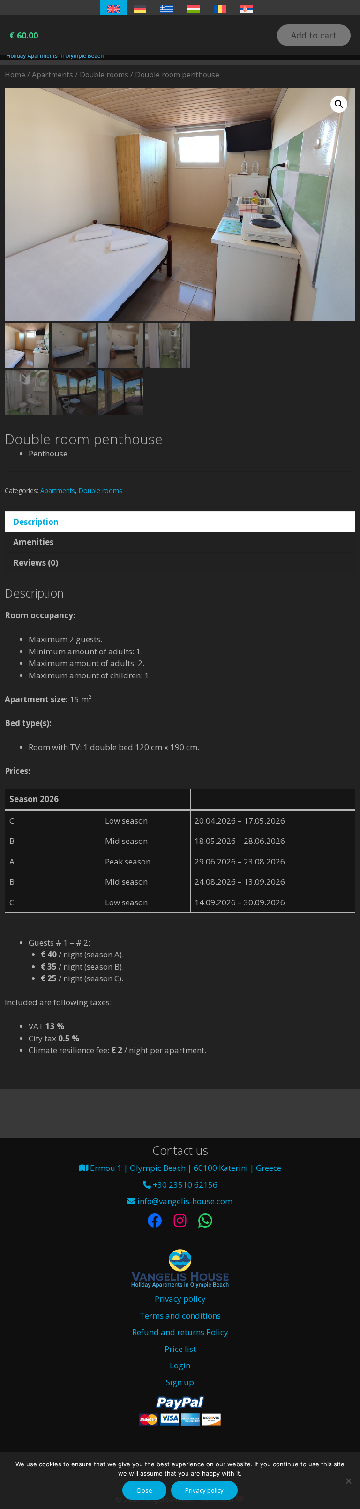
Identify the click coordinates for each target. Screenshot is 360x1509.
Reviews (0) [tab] (35, 562)
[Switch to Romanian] (220, 9)
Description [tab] (36, 521)
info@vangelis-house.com (183, 1201)
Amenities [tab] (33, 542)
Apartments (52, 74)
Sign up (180, 1382)
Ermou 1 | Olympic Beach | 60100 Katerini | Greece (184, 1167)
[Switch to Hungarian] (193, 9)
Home (15, 74)
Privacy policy (180, 1298)
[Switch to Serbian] (246, 9)
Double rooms (104, 74)
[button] (338, 104)
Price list (180, 1348)
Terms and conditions (180, 1315)
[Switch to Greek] (166, 9)
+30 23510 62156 (184, 1184)
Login (180, 1365)
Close (144, 1490)
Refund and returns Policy (180, 1332)
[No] (348, 1481)
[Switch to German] (140, 9)
